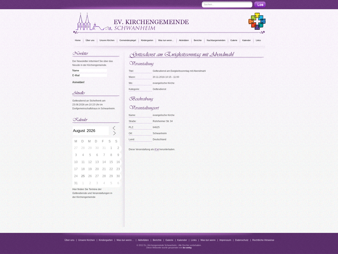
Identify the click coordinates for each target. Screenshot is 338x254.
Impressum (225, 240)
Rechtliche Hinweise (263, 240)
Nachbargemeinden (216, 40)
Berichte (198, 40)
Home (78, 40)
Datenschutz (241, 240)
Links (258, 40)
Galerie (233, 40)
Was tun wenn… (166, 40)
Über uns (90, 40)
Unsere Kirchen (107, 40)
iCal (157, 149)
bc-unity (187, 247)
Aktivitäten (184, 40)
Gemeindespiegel (128, 40)
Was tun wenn (208, 240)
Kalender (246, 40)
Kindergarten (147, 40)
